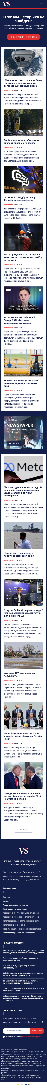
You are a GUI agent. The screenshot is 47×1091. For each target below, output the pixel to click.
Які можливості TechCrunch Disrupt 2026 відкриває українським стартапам (19, 320)
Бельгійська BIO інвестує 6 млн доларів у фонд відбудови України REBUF (23, 736)
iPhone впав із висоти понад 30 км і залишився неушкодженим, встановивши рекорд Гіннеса (23, 83)
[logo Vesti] (6, 4)
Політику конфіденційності (32, 1037)
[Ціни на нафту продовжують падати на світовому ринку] (23, 535)
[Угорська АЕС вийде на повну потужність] (23, 655)
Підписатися (37, 1031)
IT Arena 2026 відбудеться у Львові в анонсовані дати (19, 199)
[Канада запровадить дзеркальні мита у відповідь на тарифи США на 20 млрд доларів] (23, 775)
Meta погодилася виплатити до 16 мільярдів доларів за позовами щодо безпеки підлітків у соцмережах (23, 491)
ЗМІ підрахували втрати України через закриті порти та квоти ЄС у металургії (23, 257)
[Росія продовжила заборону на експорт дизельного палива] (23, 122)
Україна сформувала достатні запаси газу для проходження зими (21, 383)
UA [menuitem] (21, 1084)
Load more (23, 829)
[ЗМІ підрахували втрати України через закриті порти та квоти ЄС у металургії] (23, 237)
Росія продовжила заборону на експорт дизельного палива (21, 141)
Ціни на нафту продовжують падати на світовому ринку (20, 554)
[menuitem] (19, 1084)
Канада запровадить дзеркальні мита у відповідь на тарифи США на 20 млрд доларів (22, 796)
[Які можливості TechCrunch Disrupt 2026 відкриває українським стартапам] (23, 300)
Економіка (8, 148)
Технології (8, 90)
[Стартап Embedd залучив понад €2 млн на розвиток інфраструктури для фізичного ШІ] (23, 592)
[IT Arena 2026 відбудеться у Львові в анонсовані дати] (23, 179)
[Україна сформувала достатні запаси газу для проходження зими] (23, 362)
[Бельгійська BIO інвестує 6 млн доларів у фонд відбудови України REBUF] (23, 715)
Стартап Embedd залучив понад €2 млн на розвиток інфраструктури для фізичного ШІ (23, 613)
